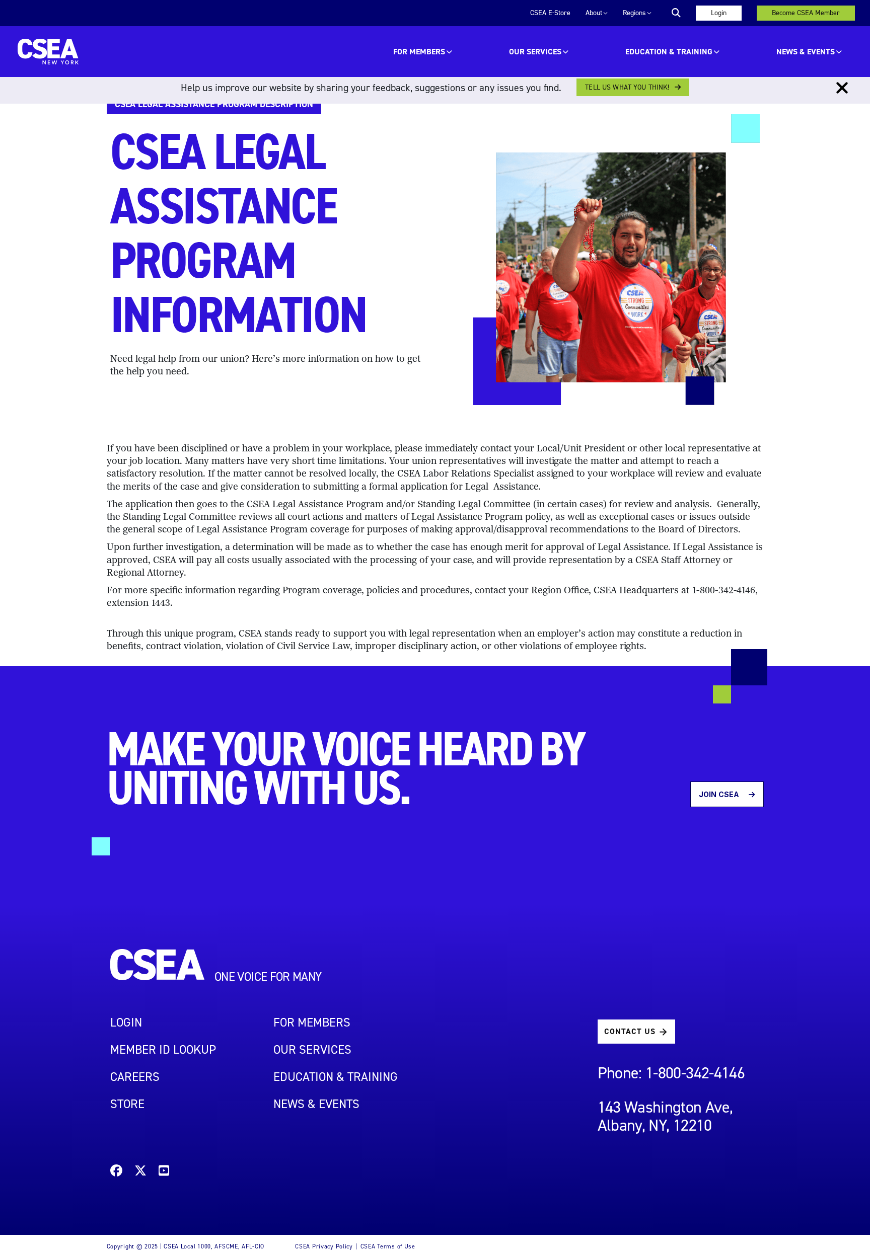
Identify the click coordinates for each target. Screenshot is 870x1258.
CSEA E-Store (550, 13)
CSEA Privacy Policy (324, 1246)
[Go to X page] (140, 1172)
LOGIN (126, 1022)
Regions (634, 13)
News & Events (805, 51)
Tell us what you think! (627, 87)
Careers (135, 1077)
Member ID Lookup (163, 1050)
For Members (419, 51)
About (594, 13)
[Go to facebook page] (116, 1172)
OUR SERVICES (535, 51)
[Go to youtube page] (164, 1172)
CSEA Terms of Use (387, 1246)
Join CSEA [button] (720, 794)
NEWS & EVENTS (316, 1104)
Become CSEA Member (806, 13)
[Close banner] (842, 88)
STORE (127, 1104)
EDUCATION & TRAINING (668, 51)
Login (719, 13)
